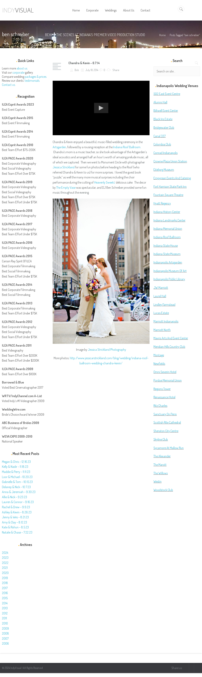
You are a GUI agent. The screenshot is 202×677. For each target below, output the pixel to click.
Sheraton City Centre (165, 431)
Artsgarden (59, 147)
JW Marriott (160, 288)
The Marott (159, 465)
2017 (5, 588)
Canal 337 (159, 136)
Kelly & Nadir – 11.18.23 (15, 467)
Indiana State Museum (166, 254)
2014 (4, 603)
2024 (5, 553)
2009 (5, 628)
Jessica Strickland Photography (107, 350)
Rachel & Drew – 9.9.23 (16, 507)
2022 (5, 563)
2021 (5, 568)
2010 (5, 623)
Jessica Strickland (64, 167)
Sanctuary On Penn (165, 414)
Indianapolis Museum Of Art (170, 271)
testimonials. (32, 81)
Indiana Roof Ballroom (126, 147)
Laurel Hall (159, 296)
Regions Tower (162, 389)
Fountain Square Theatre (168, 195)
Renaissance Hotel (164, 397)
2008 (5, 633)
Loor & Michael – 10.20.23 (17, 477)
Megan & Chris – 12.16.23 (16, 462)
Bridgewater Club (163, 127)
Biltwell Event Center (165, 111)
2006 (5, 643)
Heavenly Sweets (104, 182)
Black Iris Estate (162, 119)
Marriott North (162, 330)
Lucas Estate (161, 313)
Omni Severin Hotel (164, 372)
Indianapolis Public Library (169, 279)
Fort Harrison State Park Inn (170, 186)
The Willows (160, 473)
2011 (4, 618)
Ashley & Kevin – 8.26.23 (17, 512)
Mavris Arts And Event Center (170, 338)
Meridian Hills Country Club (169, 347)
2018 (5, 583)
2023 (5, 558)
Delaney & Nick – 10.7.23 (16, 487)
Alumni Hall (160, 102)
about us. (22, 68)
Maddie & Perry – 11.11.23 (16, 472)
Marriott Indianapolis (165, 321)
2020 (5, 573)
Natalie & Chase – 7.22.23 (17, 532)
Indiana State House (165, 246)
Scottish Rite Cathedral (167, 422)
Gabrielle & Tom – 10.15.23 (17, 482)
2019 (5, 578)
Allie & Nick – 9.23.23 (14, 497)
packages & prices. (36, 77)
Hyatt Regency (162, 203)
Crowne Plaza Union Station (170, 161)
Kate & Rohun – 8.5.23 (15, 527)
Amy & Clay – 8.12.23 (14, 522)
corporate (18, 72)
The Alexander (162, 456)
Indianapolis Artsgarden (167, 262)
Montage (158, 355)
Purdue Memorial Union (167, 380)
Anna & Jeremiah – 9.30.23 (19, 492)
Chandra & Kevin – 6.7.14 (84, 63)
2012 (5, 613)
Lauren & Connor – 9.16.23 (18, 502)
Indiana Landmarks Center (169, 220)
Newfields (159, 364)
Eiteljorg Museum (163, 170)
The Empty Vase (66, 187)
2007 (5, 638)
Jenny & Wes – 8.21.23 (15, 517)
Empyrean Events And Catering (172, 178)
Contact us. (9, 85)
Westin (157, 481)
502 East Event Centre (166, 94)
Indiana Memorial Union (167, 229)
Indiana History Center (166, 212)
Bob (76, 70)
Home (162, 35)
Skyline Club (160, 439)
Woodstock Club (163, 490)
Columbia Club (162, 144)
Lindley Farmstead (164, 305)
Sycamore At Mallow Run (168, 448)
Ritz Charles (160, 406)
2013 (5, 608)
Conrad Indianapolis (165, 153)
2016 (5, 593)
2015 (5, 598)
